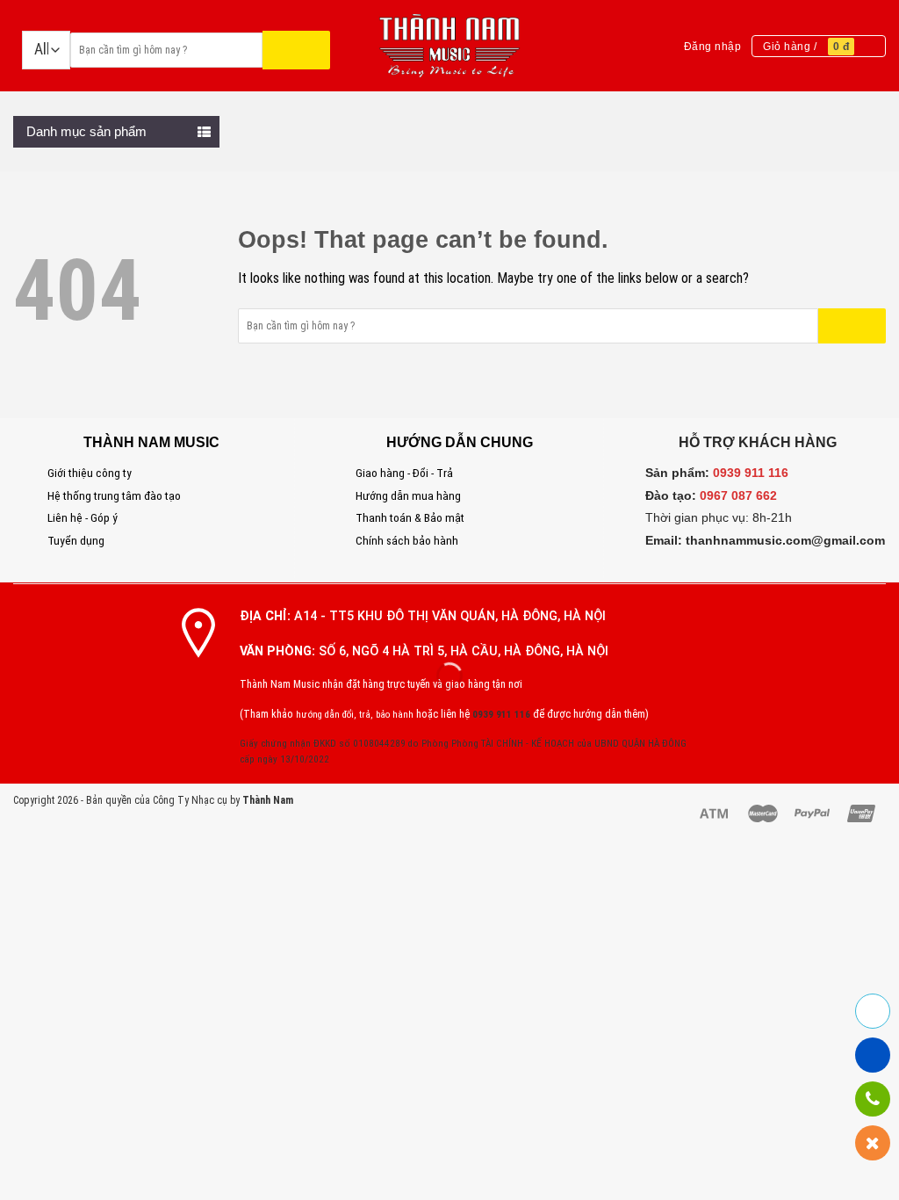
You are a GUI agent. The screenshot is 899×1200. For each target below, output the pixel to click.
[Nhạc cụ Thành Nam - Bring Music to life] (449, 46)
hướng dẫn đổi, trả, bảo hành (355, 714)
